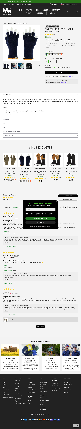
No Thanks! (40, 222)
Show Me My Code (40, 218)
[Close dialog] (57, 201)
